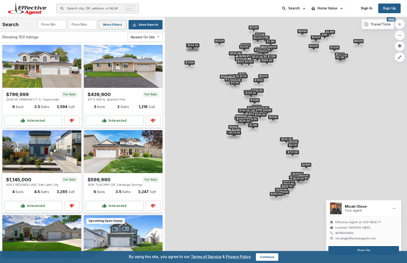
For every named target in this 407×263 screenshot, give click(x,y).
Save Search (148, 24)
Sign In (366, 8)
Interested (36, 120)
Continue (267, 257)
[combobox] (51, 24)
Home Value (327, 8)
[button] (244, 56)
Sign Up (389, 8)
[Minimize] (394, 208)
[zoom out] (400, 35)
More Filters (112, 24)
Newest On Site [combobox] (143, 37)
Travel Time (380, 24)
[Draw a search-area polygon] (400, 57)
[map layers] (400, 46)
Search (294, 8)
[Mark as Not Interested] (71, 121)
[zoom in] (400, 24)
